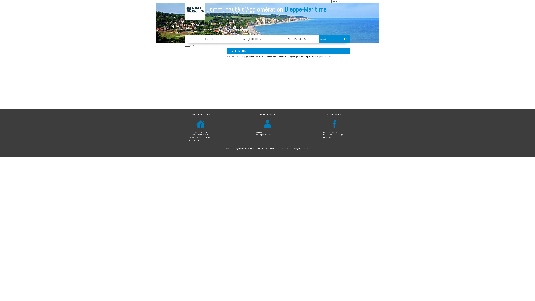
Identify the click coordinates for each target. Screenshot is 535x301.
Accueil (187, 46)
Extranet (337, 1)
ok (345, 39)
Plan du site (270, 148)
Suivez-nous (334, 114)
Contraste (260, 148)
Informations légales (293, 148)
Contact (280, 148)
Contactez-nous (201, 114)
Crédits (306, 148)
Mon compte (267, 114)
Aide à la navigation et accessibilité (240, 148)
